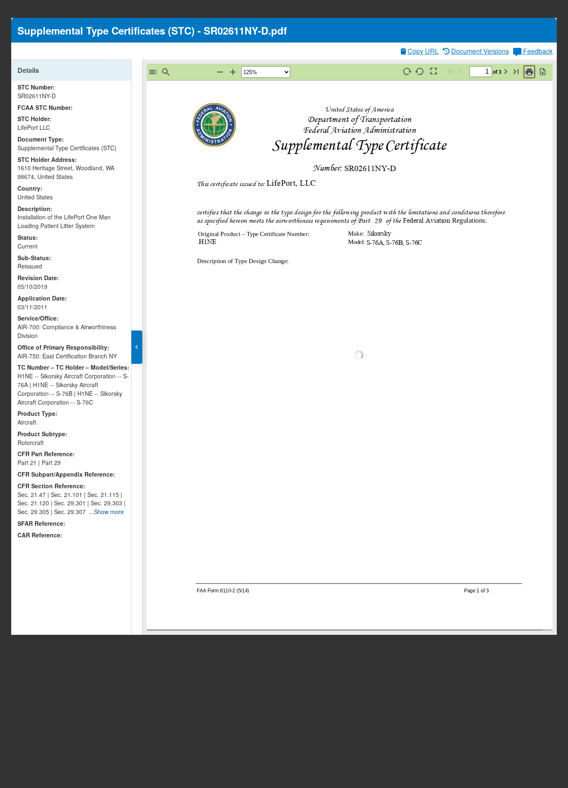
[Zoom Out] (220, 71)
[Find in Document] (166, 71)
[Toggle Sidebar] (153, 71)
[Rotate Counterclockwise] (420, 71)
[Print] (529, 72)
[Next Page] (506, 71)
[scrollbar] (129, 285)
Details (28, 70)
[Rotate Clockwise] (407, 71)
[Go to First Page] (451, 71)
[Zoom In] (233, 71)
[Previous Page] (461, 71)
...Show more (106, 511)
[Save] (543, 71)
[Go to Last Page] (516, 71)
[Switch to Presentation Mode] (433, 71)
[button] (136, 347)
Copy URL (423, 51)
